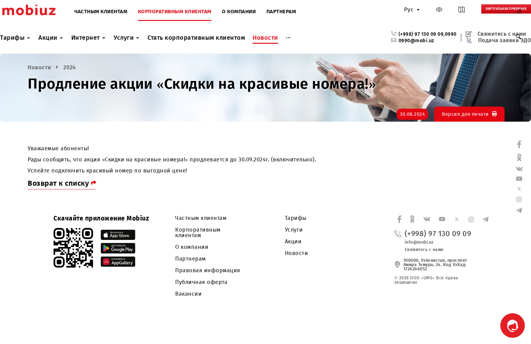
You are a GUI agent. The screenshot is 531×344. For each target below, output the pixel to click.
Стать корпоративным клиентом (196, 37)
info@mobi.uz (419, 242)
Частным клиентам (100, 12)
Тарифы (12, 37)
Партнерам (281, 12)
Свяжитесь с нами (502, 34)
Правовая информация (207, 270)
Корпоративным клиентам (174, 12)
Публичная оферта (201, 282)
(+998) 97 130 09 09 (421, 34)
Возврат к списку (59, 183)
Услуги (124, 37)
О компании (239, 12)
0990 (451, 34)
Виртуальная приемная (506, 9)
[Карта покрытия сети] (461, 11)
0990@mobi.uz (416, 40)
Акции (47, 37)
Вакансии (188, 293)
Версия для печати (465, 114)
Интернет (85, 37)
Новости (265, 37)
